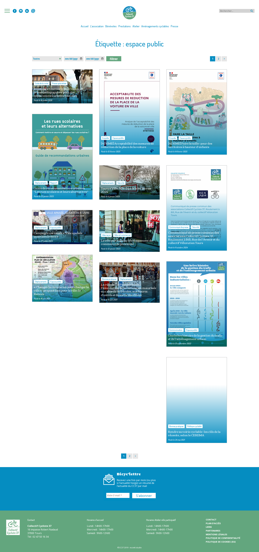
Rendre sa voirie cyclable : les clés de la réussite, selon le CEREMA (194, 433)
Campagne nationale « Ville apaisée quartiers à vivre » (58, 234)
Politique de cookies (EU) (221, 541)
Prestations (124, 26)
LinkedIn (27, 11)
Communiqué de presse (178, 227)
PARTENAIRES (213, 530)
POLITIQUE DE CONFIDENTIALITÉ (223, 538)
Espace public (118, 138)
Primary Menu (8, 11)
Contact (33, 11)
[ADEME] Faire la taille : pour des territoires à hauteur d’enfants (190, 145)
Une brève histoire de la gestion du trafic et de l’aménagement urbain (195, 337)
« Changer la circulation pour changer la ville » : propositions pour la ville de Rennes (61, 290)
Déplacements (40, 183)
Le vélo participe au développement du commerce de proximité (127, 242)
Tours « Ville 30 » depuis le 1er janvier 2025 (126, 189)
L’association (97, 26)
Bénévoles (111, 26)
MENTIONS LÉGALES (216, 534)
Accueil (84, 26)
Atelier (136, 26)
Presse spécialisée (59, 83)
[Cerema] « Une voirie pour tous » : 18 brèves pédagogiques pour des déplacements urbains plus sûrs (58, 92)
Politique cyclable (194, 426)
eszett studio (136, 547)
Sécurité (121, 183)
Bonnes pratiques (109, 279)
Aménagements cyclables (155, 26)
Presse (174, 26)
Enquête (105, 138)
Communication (175, 330)
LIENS (209, 526)
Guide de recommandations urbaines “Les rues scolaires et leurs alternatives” (61, 189)
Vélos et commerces (122, 235)
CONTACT (211, 519)
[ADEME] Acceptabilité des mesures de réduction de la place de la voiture (127, 145)
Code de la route (41, 83)
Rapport (53, 183)
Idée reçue (106, 235)
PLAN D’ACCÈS (213, 523)
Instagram (21, 11)
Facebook (15, 11)
